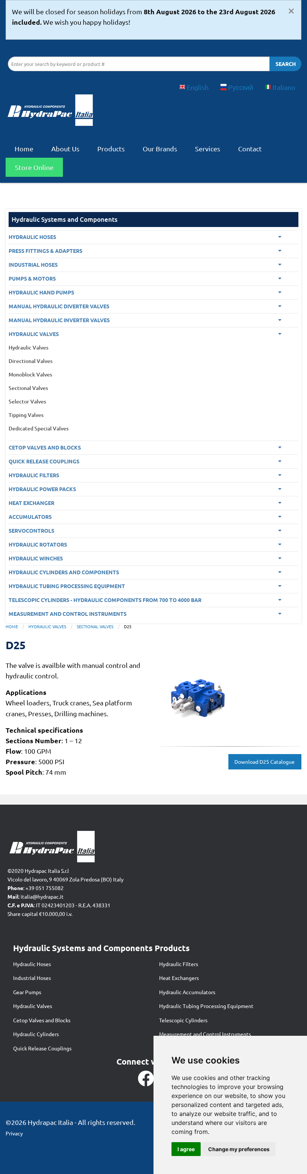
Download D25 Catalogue (265, 761)
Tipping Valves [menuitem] (26, 414)
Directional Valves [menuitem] (30, 360)
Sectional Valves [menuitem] (28, 387)
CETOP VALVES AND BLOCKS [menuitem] (45, 447)
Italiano (284, 87)
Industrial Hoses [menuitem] (33, 264)
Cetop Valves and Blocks (41, 1020)
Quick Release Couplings (42, 1048)
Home (24, 148)
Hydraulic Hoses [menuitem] (32, 236)
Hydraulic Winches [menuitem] (36, 558)
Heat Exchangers (179, 977)
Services (207, 148)
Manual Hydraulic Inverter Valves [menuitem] (59, 320)
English (198, 87)
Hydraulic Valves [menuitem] (34, 333)
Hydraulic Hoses (32, 963)
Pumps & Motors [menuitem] (32, 278)
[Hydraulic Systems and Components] (50, 112)
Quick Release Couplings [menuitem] (44, 461)
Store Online (34, 167)
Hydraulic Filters (178, 963)
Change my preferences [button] (239, 1149)
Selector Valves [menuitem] (27, 401)
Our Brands (160, 148)
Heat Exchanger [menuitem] (31, 502)
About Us (65, 148)
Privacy (14, 1133)
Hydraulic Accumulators (187, 992)
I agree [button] (186, 1149)
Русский (240, 87)
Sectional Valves (95, 626)
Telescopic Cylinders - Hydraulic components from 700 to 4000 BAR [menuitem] (105, 599)
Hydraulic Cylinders (36, 1034)
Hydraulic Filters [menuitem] (34, 475)
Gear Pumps (27, 992)
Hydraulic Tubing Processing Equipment (206, 1005)
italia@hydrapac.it (42, 896)
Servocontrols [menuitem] (31, 530)
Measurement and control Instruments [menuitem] (68, 613)
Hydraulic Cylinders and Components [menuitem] (64, 572)
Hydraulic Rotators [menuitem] (38, 544)
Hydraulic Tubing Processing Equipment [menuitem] (67, 586)
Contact (250, 148)
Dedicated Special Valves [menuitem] (39, 428)
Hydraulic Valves (47, 626)
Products (111, 148)
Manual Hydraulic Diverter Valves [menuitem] (59, 306)
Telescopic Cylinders (183, 1020)
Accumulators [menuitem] (30, 516)
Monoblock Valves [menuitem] (30, 374)
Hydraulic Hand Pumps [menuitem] (41, 292)
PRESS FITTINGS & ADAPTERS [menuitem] (45, 250)
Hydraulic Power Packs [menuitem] (42, 488)
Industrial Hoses (32, 977)
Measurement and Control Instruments (205, 1034)
